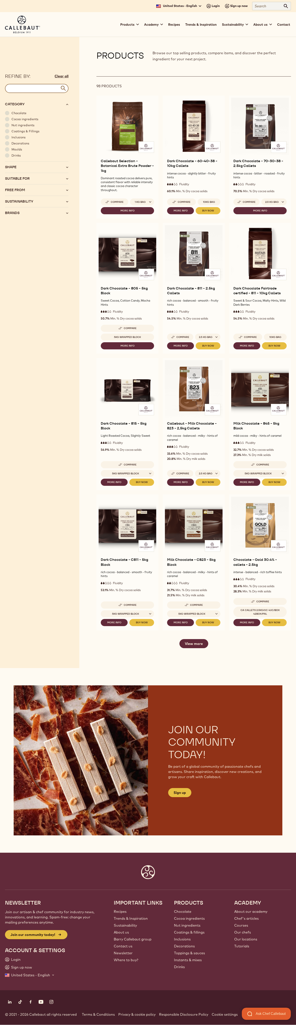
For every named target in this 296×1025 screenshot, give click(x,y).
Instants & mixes (188, 960)
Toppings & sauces (189, 953)
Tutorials (241, 946)
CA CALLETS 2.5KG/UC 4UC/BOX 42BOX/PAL (260, 612)
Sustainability (125, 925)
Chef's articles (246, 918)
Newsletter (123, 953)
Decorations (184, 946)
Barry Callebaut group (132, 939)
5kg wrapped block (127, 337)
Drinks (179, 967)
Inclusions (182, 939)
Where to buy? (126, 960)
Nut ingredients (187, 925)
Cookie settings (225, 1014)
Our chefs (242, 932)
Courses (241, 925)
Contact (283, 24)
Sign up (180, 792)
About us (121, 932)
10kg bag (209, 201)
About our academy (250, 911)
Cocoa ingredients (189, 918)
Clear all (61, 76)
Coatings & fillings (189, 932)
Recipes (174, 24)
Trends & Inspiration (201, 24)
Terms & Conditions (98, 1014)
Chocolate (182, 911)
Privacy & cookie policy (137, 1014)
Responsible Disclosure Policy (183, 1014)
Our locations (245, 939)
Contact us (123, 946)
